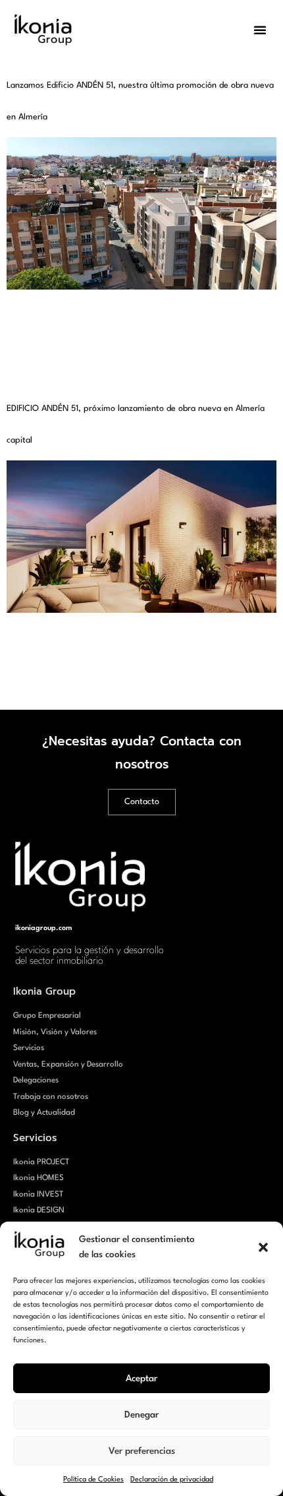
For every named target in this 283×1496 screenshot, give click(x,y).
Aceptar (141, 1378)
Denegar (141, 1414)
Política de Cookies (93, 1479)
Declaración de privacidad (171, 1479)
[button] (263, 1247)
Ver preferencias (142, 1451)
